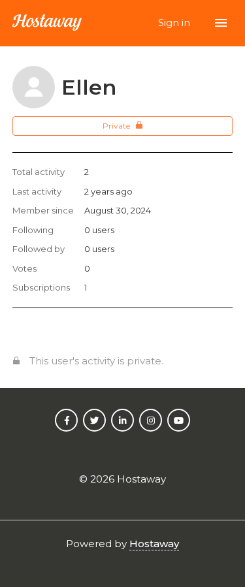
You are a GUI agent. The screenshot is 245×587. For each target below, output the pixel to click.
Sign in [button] (175, 22)
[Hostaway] (47, 23)
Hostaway (154, 543)
